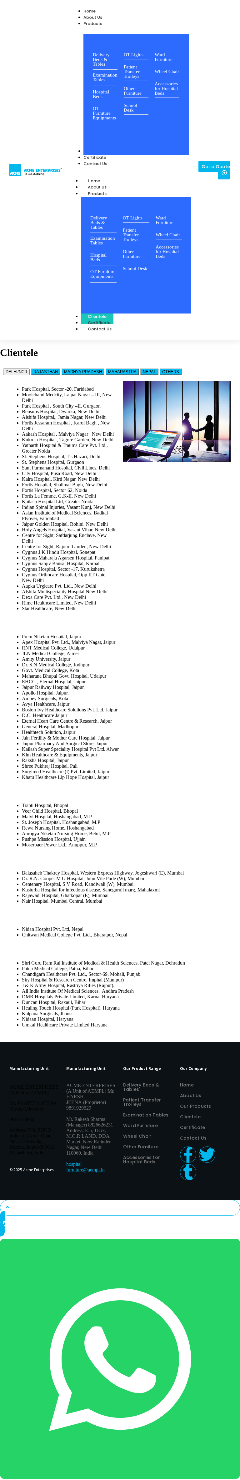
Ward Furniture (163, 57)
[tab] (16, 372)
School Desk (130, 108)
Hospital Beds (101, 94)
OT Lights (133, 54)
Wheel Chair (167, 71)
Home (187, 1085)
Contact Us (100, 329)
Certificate (192, 1127)
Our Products (195, 1106)
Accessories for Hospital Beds (166, 88)
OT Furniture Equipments (104, 113)
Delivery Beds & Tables (101, 59)
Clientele (190, 1117)
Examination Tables (105, 77)
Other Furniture (133, 91)
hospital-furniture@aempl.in (85, 1166)
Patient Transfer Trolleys (132, 71)
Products (97, 194)
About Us (191, 1095)
